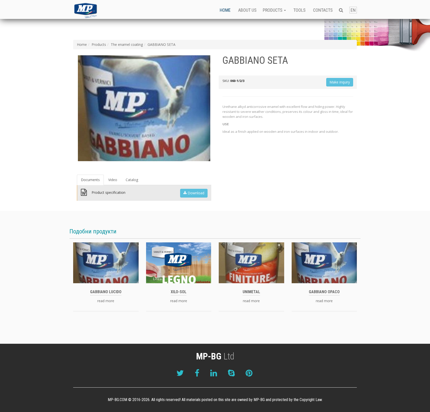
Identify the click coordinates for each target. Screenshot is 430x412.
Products (99, 44)
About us (247, 10)
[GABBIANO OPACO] (324, 262)
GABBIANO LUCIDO (105, 291)
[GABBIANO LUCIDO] (106, 262)
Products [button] (273, 10)
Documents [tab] (90, 179)
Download (195, 193)
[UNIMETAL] (251, 262)
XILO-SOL (178, 291)
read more (105, 301)
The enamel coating (127, 44)
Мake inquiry (339, 82)
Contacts (323, 10)
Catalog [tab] (132, 179)
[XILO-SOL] (179, 262)
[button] (341, 9)
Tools (299, 10)
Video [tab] (112, 179)
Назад (70, 108)
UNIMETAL (251, 291)
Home (225, 10)
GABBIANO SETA (161, 44)
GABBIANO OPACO (324, 291)
